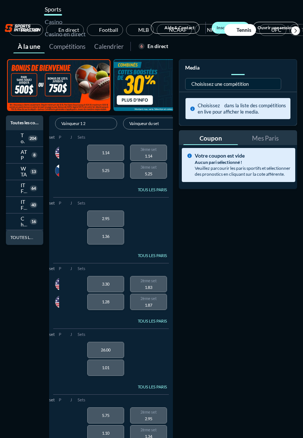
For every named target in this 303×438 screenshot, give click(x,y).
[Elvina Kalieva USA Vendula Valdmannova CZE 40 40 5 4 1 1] (57, 162)
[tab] (29, 45)
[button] (295, 30)
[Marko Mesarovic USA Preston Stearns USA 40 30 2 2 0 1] (57, 293)
